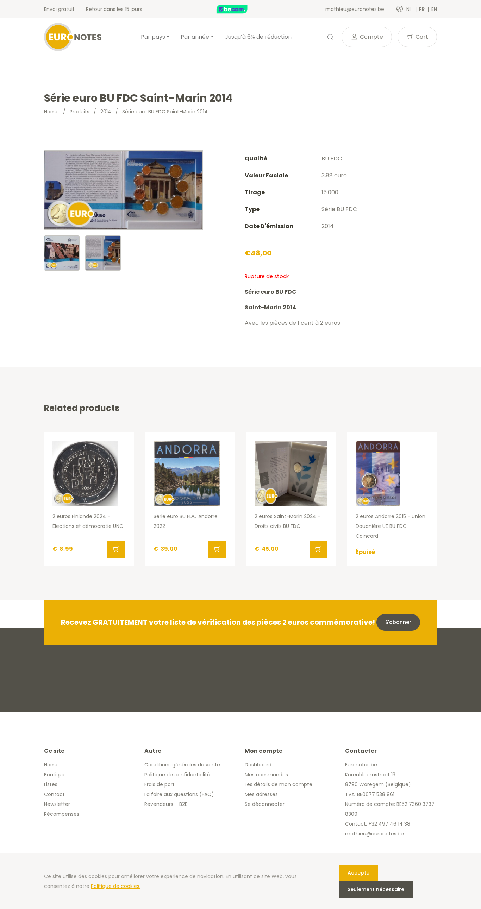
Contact (54, 794)
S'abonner (398, 622)
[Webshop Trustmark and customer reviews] (239, 9)
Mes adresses (261, 794)
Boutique (55, 774)
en (434, 9)
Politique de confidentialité (177, 774)
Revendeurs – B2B (166, 804)
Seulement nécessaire (376, 889)
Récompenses (61, 814)
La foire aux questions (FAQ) (179, 794)
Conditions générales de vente (182, 764)
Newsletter (57, 804)
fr (422, 9)
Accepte (358, 872)
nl (409, 9)
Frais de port (159, 784)
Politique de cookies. (115, 886)
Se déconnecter (265, 804)
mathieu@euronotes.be (354, 9)
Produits (79, 111)
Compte (370, 37)
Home (51, 111)
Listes (50, 784)
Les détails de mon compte (278, 784)
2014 (105, 111)
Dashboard (258, 764)
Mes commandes (266, 774)
